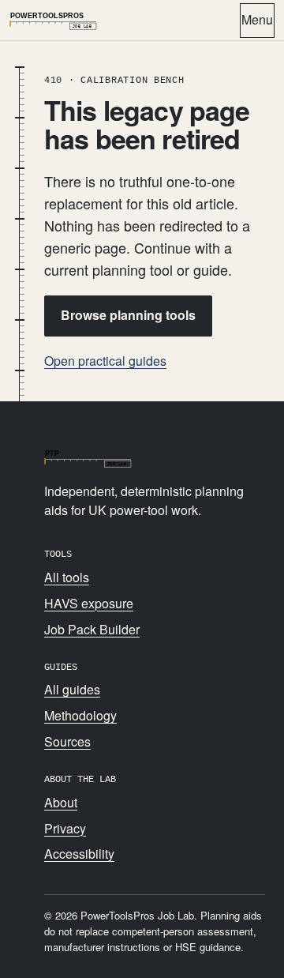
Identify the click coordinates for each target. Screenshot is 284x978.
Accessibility (79, 853)
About (60, 802)
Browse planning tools (128, 315)
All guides (72, 689)
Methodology (80, 715)
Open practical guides (105, 361)
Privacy (65, 828)
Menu (257, 19)
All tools (66, 577)
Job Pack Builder (92, 629)
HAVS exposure (88, 603)
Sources (67, 741)
